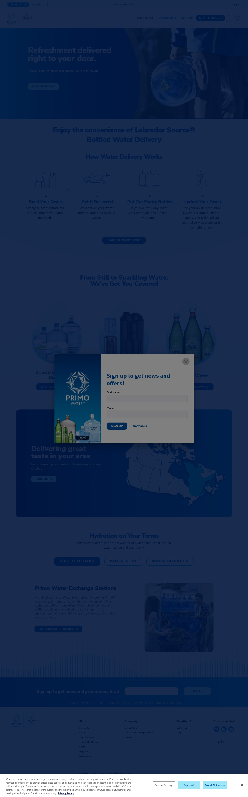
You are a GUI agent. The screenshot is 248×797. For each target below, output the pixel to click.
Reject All (189, 785)
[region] (124, 785)
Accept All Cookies (215, 785)
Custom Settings (164, 785)
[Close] (242, 785)
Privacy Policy (66, 793)
